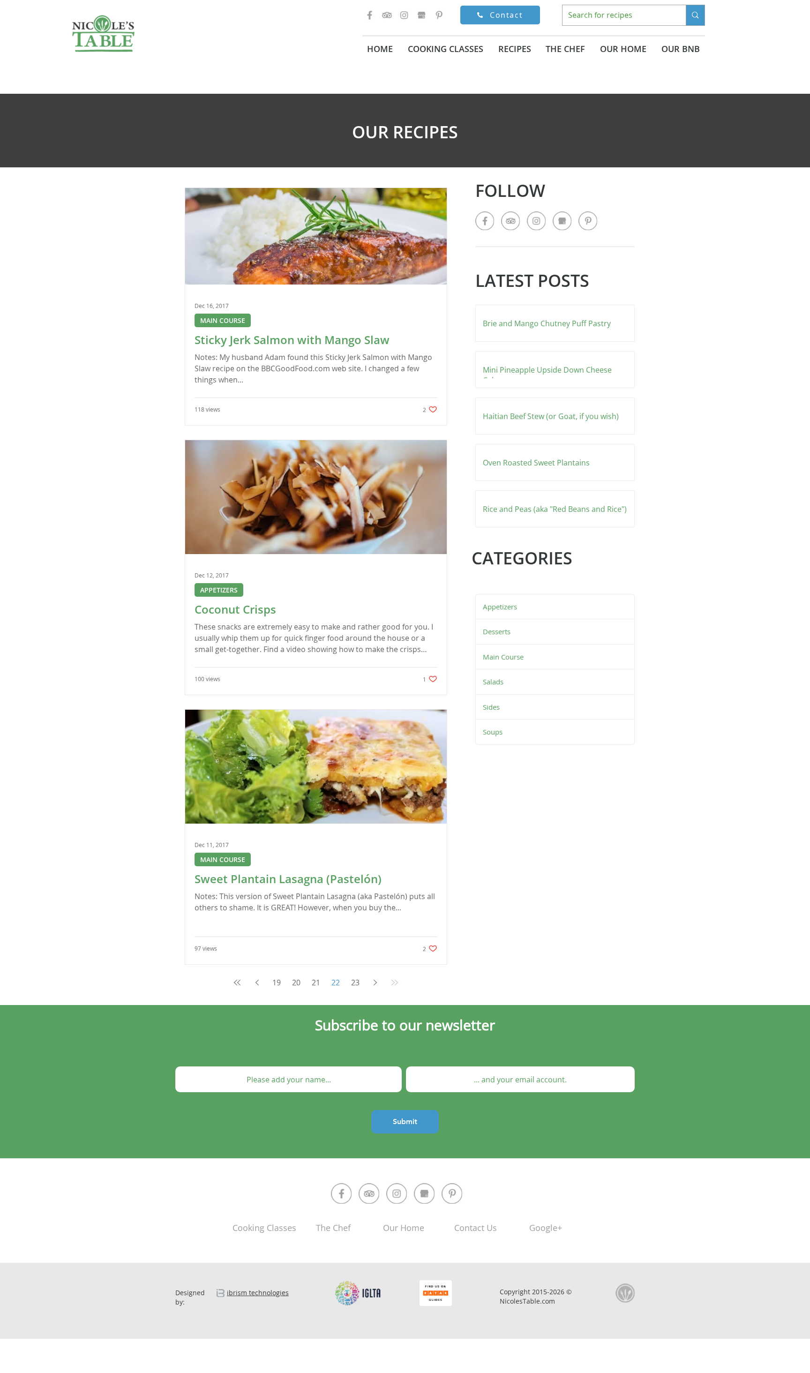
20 (296, 982)
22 (335, 982)
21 (316, 982)
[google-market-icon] (421, 15)
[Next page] (375, 982)
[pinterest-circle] (452, 1193)
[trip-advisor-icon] (387, 15)
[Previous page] (256, 982)
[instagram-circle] (396, 1193)
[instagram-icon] (404, 15)
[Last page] (394, 982)
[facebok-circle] (341, 1193)
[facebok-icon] (369, 15)
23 (355, 982)
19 (276, 982)
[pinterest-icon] (439, 15)
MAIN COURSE (222, 320)
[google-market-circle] (424, 1193)
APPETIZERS (219, 589)
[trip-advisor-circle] (369, 1193)
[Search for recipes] (695, 15)
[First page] (237, 982)
